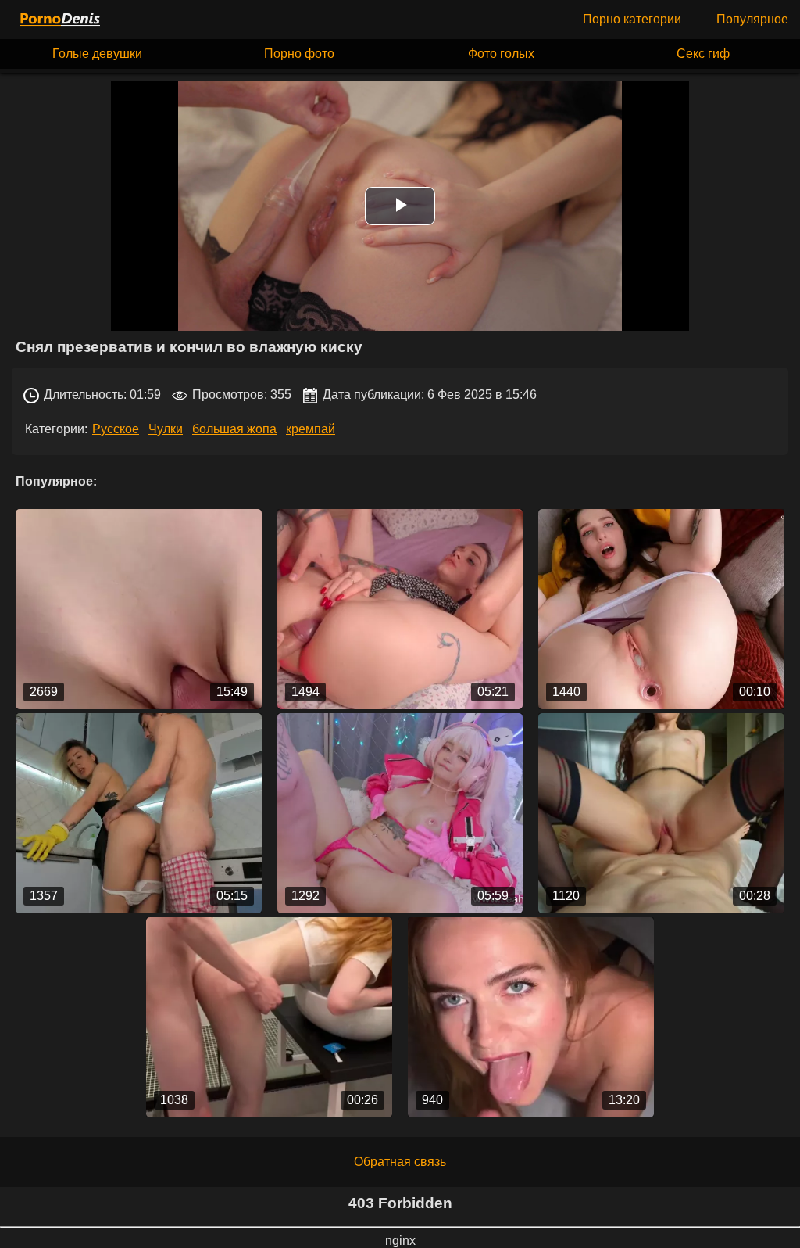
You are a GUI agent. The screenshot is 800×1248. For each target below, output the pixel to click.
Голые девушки (97, 53)
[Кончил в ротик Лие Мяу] (400, 813)
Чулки (165, 429)
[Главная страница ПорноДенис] (58, 19)
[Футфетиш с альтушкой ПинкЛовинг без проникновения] (139, 609)
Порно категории (632, 19)
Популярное (752, 19)
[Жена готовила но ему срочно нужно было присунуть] (139, 813)
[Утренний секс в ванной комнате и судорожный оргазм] (269, 1017)
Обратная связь (400, 1161)
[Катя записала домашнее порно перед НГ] (531, 1017)
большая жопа (234, 429)
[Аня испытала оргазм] (661, 813)
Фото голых (501, 53)
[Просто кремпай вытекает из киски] (661, 609)
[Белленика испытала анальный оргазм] (400, 609)
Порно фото (299, 53)
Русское (115, 429)
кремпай (310, 429)
